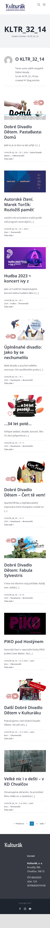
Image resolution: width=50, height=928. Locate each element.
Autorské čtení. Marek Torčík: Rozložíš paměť (19, 204)
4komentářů (27, 380)
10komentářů (15, 664)
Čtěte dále (8, 159)
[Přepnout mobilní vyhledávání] (38, 4)
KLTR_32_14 (12, 152)
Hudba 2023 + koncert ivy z (17, 278)
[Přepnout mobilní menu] (44, 4)
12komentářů (15, 735)
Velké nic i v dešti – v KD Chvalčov (24, 781)
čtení (6, 232)
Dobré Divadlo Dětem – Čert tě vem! (24, 492)
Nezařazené (15, 380)
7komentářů (16, 232)
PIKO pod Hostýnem (23, 641)
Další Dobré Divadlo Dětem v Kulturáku (23, 710)
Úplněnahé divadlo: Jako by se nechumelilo (23, 352)
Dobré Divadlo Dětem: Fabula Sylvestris (18, 570)
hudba (13, 303)
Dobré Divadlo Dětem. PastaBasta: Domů (23, 132)
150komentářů (18, 155)
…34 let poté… (18, 423)
